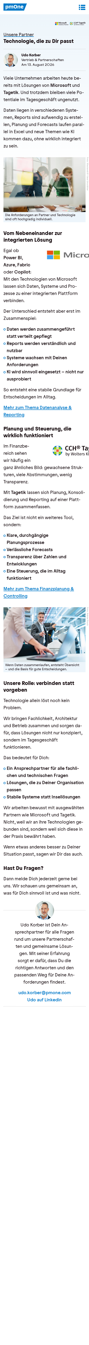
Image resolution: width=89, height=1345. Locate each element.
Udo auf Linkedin (44, 999)
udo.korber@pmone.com (44, 992)
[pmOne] (15, 7)
